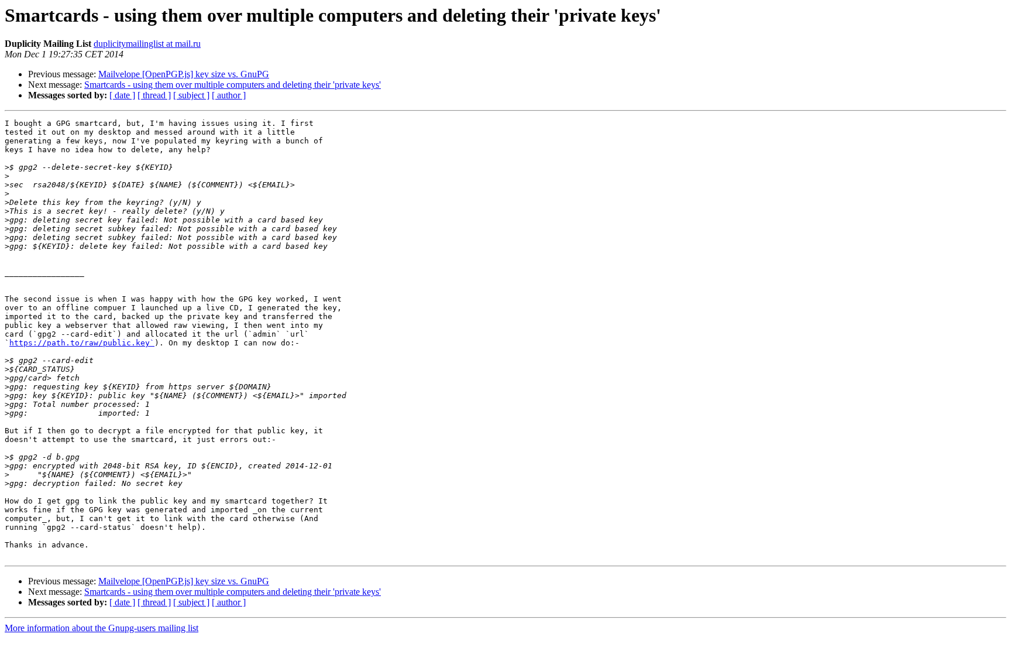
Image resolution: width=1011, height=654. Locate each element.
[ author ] (229, 95)
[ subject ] (191, 95)
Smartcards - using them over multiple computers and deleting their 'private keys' (232, 85)
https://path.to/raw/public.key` (81, 342)
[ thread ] (154, 95)
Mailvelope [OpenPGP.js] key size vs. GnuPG (183, 74)
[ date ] (122, 95)
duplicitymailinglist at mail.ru (147, 44)
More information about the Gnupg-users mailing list (101, 628)
